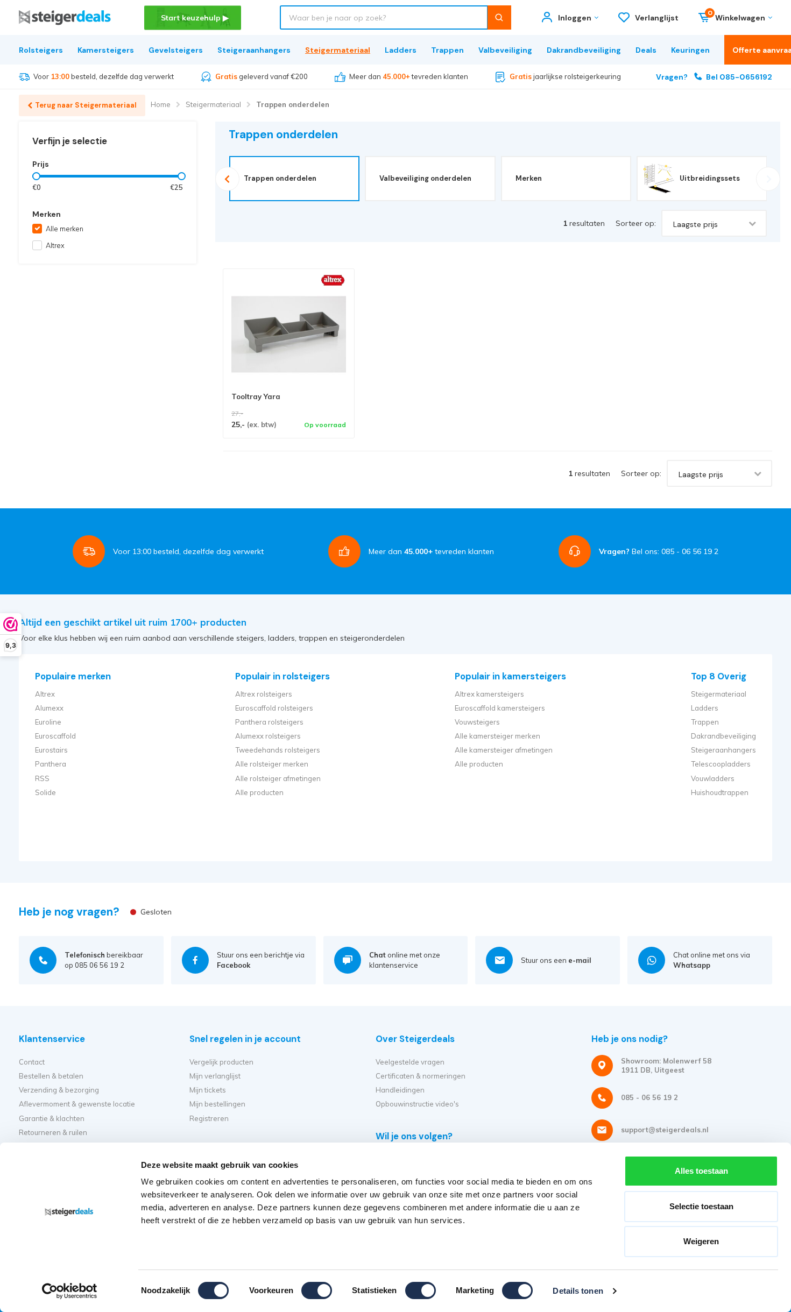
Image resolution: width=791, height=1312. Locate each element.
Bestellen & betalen (51, 1076)
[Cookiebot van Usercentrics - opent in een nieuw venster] (70, 1291)
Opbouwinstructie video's (417, 1104)
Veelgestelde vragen (410, 1062)
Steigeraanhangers (254, 50)
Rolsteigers (41, 50)
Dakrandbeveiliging (584, 50)
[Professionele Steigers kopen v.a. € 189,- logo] (65, 17)
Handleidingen (400, 1090)
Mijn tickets (207, 1090)
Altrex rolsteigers (263, 694)
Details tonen (578, 1290)
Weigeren (701, 1241)
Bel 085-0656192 (714, 77)
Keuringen (690, 50)
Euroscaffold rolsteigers (274, 708)
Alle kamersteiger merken (497, 736)
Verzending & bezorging (59, 1090)
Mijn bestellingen (217, 1104)
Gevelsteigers (176, 50)
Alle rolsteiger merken (271, 764)
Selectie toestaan (701, 1206)
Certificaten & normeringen (420, 1076)
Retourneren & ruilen (53, 1132)
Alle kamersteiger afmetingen (504, 750)
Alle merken (64, 228)
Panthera (50, 764)
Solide (45, 792)
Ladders (400, 50)
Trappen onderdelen (292, 104)
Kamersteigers (105, 50)
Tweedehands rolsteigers (277, 750)
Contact (32, 1062)
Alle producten (259, 792)
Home (161, 104)
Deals (645, 50)
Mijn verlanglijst (215, 1076)
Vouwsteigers (477, 722)
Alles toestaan (701, 1170)
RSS (42, 778)
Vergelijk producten (221, 1062)
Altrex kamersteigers (489, 694)
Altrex (55, 245)
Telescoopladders (721, 764)
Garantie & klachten (51, 1118)
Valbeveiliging (505, 50)
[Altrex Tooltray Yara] (288, 334)
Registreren (209, 1118)
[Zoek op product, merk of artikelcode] (499, 17)
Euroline (48, 722)
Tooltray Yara (255, 396)
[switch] (316, 1290)
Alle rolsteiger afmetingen (278, 778)
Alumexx (49, 708)
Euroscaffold (55, 736)
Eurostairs (51, 750)
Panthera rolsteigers (269, 722)
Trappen (447, 50)
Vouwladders (712, 778)
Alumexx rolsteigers (268, 736)
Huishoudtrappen (719, 792)
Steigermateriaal (337, 50)
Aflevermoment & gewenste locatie (77, 1104)
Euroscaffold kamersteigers (500, 708)
